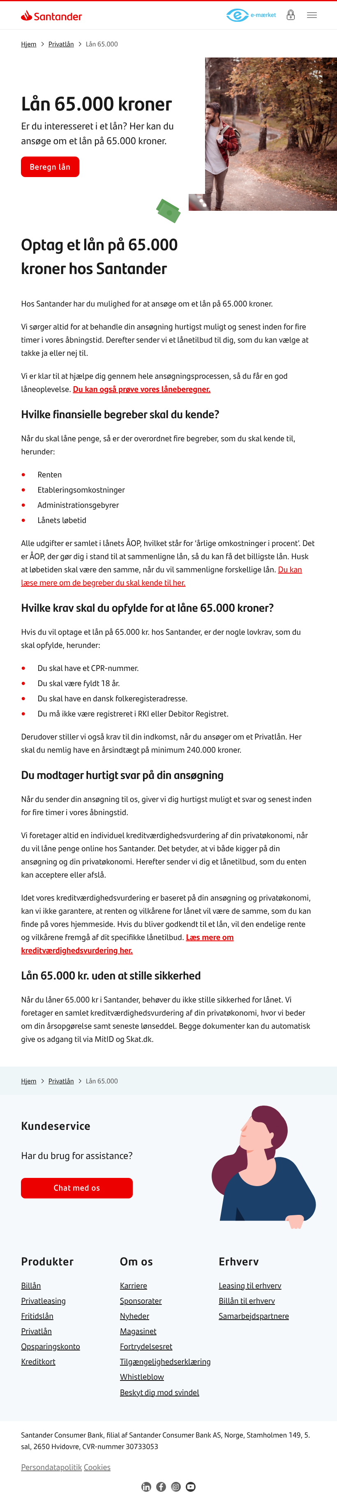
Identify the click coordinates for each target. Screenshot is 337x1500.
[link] (28, 15)
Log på (290, 15)
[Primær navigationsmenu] (312, 15)
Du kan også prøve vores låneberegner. (141, 389)
